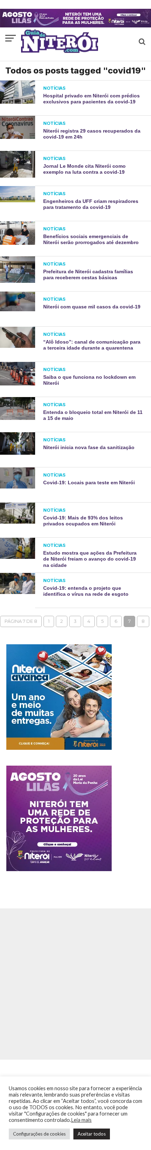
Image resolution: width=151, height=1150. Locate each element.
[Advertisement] (75, 984)
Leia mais (81, 1120)
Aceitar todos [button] (92, 1134)
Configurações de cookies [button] (39, 1134)
